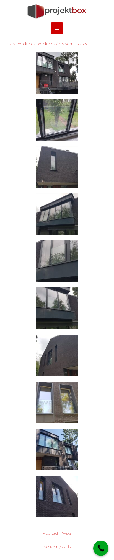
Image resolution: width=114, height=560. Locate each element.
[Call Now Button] (100, 548)
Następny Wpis (57, 547)
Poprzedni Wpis (57, 533)
